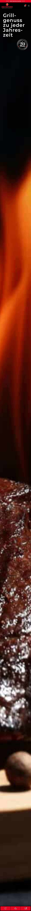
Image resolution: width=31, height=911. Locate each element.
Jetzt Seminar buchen (15, 1)
